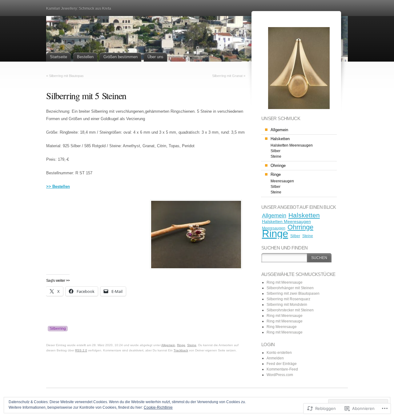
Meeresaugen (282, 181)
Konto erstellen (279, 352)
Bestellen (85, 57)
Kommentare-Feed (282, 369)
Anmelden (275, 358)
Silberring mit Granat (227, 76)
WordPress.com (280, 375)
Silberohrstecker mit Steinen (290, 310)
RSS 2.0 (81, 350)
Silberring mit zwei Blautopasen (293, 293)
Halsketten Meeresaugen (292, 145)
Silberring (58, 328)
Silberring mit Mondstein (287, 304)
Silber (275, 151)
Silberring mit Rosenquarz (288, 299)
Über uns (155, 57)
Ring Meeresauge (282, 327)
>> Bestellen (58, 186)
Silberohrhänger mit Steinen (290, 288)
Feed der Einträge (282, 364)
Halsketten (280, 138)
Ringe (181, 345)
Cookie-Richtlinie (158, 407)
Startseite (58, 57)
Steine (191, 345)
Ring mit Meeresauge (285, 282)
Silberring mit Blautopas (66, 76)
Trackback (181, 350)
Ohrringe (278, 165)
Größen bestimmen (120, 57)
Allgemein (168, 345)
